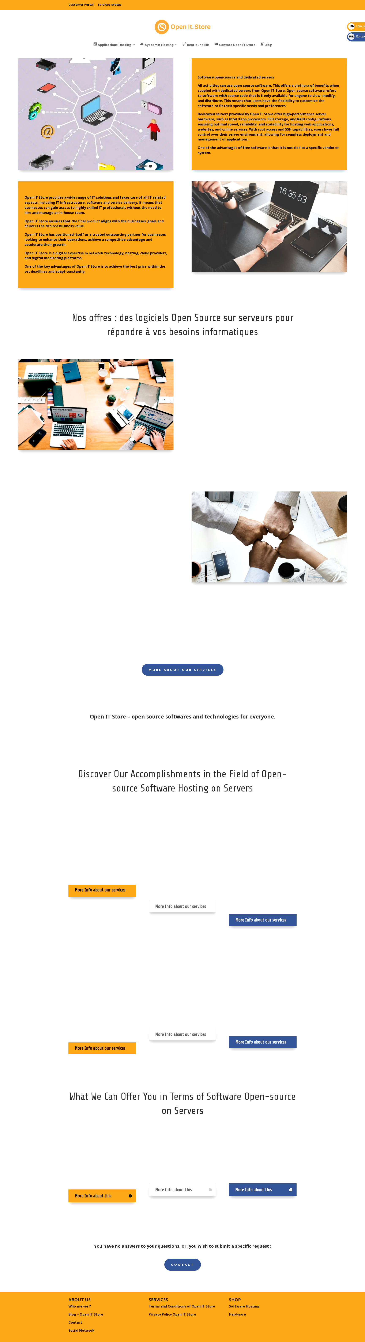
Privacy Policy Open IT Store (172, 1314)
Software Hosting (244, 1306)
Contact (182, 1264)
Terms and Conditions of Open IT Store (182, 1306)
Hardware (237, 1314)
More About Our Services (182, 670)
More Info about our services (180, 906)
